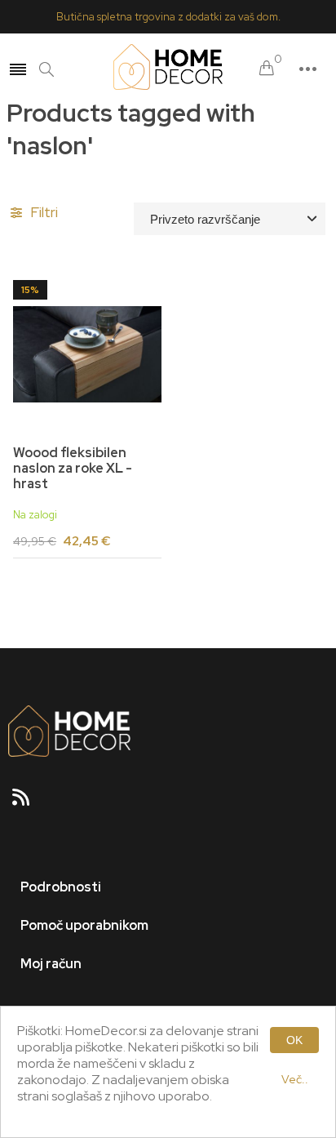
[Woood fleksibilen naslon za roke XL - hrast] (87, 354)
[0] (266, 69)
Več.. (294, 1079)
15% (30, 289)
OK (294, 1040)
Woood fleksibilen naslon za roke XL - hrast (72, 468)
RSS (27, 802)
